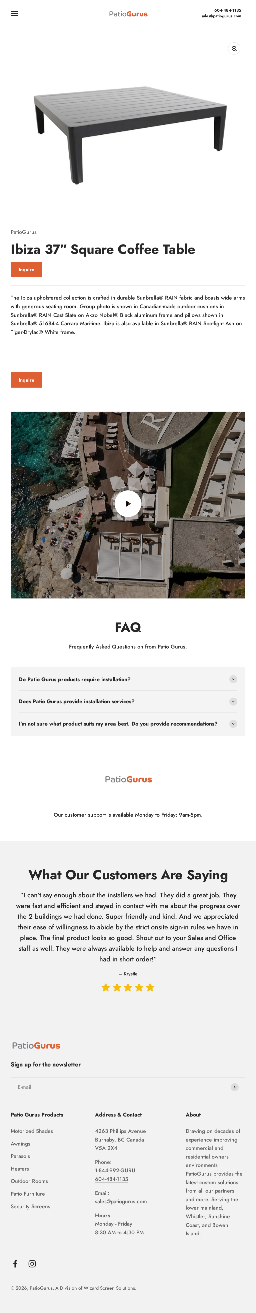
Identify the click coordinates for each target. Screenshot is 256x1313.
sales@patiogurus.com (221, 16)
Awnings (20, 1144)
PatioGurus (24, 232)
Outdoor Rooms (29, 1181)
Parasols (20, 1156)
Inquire (26, 269)
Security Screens (30, 1206)
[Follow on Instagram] (32, 1263)
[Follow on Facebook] (15, 1263)
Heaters (20, 1169)
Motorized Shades (32, 1131)
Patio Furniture (28, 1194)
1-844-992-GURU (115, 1170)
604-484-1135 (227, 10)
